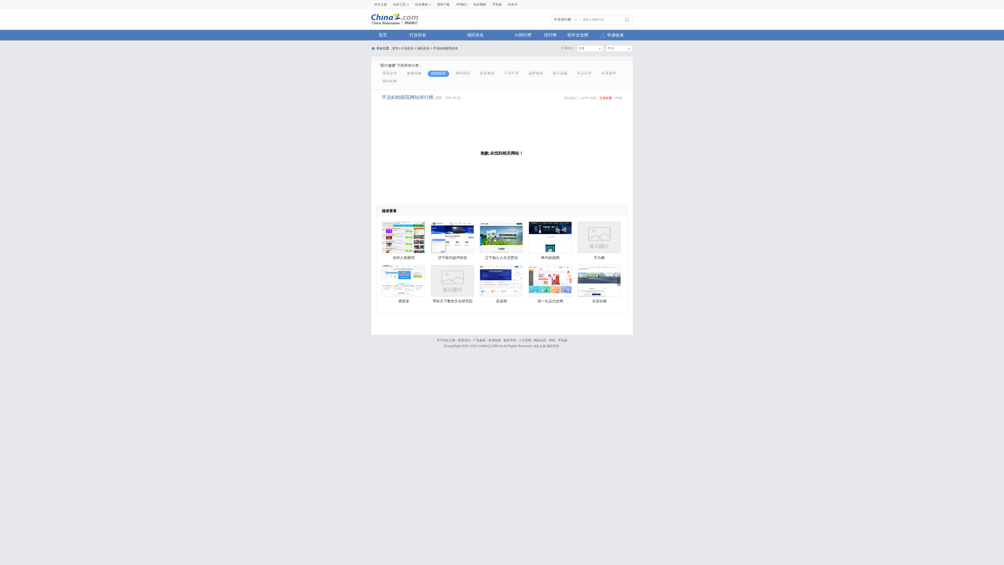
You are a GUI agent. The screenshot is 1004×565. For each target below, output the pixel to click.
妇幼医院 (438, 73)
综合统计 (570, 98)
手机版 (562, 340)
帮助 (552, 340)
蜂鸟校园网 (550, 258)
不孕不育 (511, 73)
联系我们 (464, 340)
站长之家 (380, 4)
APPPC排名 (588, 98)
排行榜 (550, 35)
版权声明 (510, 340)
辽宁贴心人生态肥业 (501, 258)
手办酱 (599, 258)
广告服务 (479, 340)
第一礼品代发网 (550, 301)
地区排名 (475, 35)
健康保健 (414, 73)
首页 (383, 35)
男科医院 (462, 73)
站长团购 (480, 4)
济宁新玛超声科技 (452, 258)
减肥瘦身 (535, 73)
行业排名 (417, 35)
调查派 (403, 301)
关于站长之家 (446, 340)
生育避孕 (608, 73)
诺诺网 (501, 301)
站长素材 (421, 4)
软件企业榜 (577, 35)
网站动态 (540, 340)
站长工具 (399, 4)
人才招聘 (525, 340)
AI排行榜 (523, 35)
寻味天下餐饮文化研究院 (452, 301)
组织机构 (390, 81)
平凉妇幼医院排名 (445, 48)
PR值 (618, 98)
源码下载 (443, 4)
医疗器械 (560, 73)
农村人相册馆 (404, 258)
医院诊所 (390, 73)
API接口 (461, 4)
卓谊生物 (599, 301)
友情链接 (494, 340)
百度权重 (606, 98)
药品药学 (584, 73)
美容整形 (487, 73)
